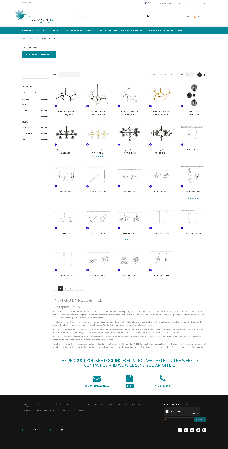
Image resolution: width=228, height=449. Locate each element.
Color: (25, 122)
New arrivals (155, 30)
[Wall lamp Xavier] (193, 95)
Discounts (169, 30)
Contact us (196, 3)
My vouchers (81, 410)
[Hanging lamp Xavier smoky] (66, 133)
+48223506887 (39, 430)
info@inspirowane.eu (66, 430)
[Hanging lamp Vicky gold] (161, 95)
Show (182, 75)
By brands (26, 30)
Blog (187, 3)
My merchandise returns (44, 410)
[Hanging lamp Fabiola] (161, 217)
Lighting (41, 30)
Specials (25, 404)
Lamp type (26, 128)
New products (38, 404)
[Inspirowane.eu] (33, 16)
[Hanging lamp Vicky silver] (98, 95)
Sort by (55, 75)
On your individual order (133, 30)
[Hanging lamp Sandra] (98, 175)
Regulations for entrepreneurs (107, 404)
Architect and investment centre (171, 3)
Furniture (56, 30)
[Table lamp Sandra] (66, 217)
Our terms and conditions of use (76, 404)
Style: (24, 116)
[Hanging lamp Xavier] (98, 133)
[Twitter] (186, 430)
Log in (189, 16)
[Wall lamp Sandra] (193, 133)
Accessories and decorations (80, 30)
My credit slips (65, 410)
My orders (26, 410)
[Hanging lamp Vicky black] (66, 95)
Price (24, 105)
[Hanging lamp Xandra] (98, 259)
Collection (27, 133)
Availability (27, 99)
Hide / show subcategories (39, 55)
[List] (204, 74)
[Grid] (199, 74)
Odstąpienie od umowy (133, 404)
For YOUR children (109, 30)
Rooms (25, 110)
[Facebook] (180, 430)
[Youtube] (192, 430)
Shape (24, 139)
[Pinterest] (198, 430)
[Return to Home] (24, 38)
